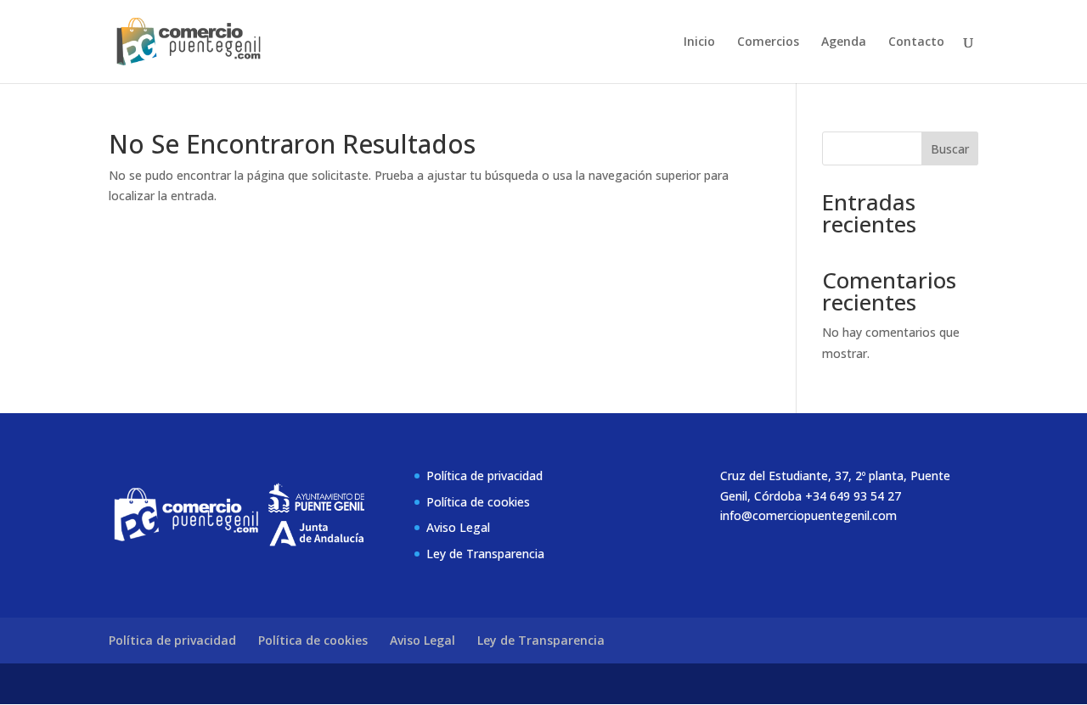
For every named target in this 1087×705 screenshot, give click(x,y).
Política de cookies (478, 502)
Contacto (916, 42)
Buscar (950, 149)
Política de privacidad (484, 475)
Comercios (768, 42)
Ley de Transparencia (485, 554)
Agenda (843, 42)
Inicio (699, 42)
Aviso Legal (458, 527)
